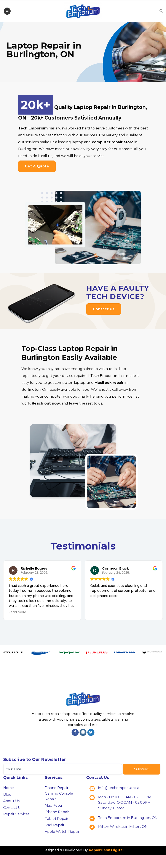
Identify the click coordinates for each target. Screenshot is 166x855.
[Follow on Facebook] (75, 734)
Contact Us (12, 810)
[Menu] (7, 11)
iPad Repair (54, 827)
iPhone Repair (57, 814)
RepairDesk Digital (106, 852)
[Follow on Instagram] (83, 734)
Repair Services (16, 816)
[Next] (155, 661)
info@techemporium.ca (118, 790)
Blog (7, 797)
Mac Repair (54, 808)
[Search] (161, 11)
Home (8, 790)
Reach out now (46, 403)
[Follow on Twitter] (90, 734)
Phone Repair (57, 790)
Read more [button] (17, 612)
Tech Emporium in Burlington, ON (128, 820)
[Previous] (11, 661)
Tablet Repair (56, 821)
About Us (11, 803)
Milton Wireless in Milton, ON (123, 829)
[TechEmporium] (83, 11)
